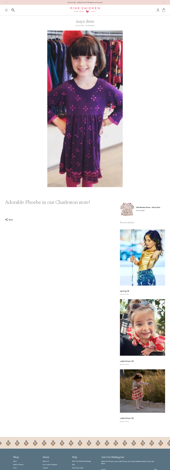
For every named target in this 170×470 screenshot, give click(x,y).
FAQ (73, 464)
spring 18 (124, 291)
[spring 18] (142, 257)
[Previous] (6, 2)
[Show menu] (6, 10)
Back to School (18, 464)
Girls (14, 468)
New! (15, 461)
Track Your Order (77, 468)
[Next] (164, 2)
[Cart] (164, 10)
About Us (46, 461)
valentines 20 (127, 361)
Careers (45, 468)
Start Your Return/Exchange (81, 461)
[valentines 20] (142, 327)
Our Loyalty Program (50, 464)
